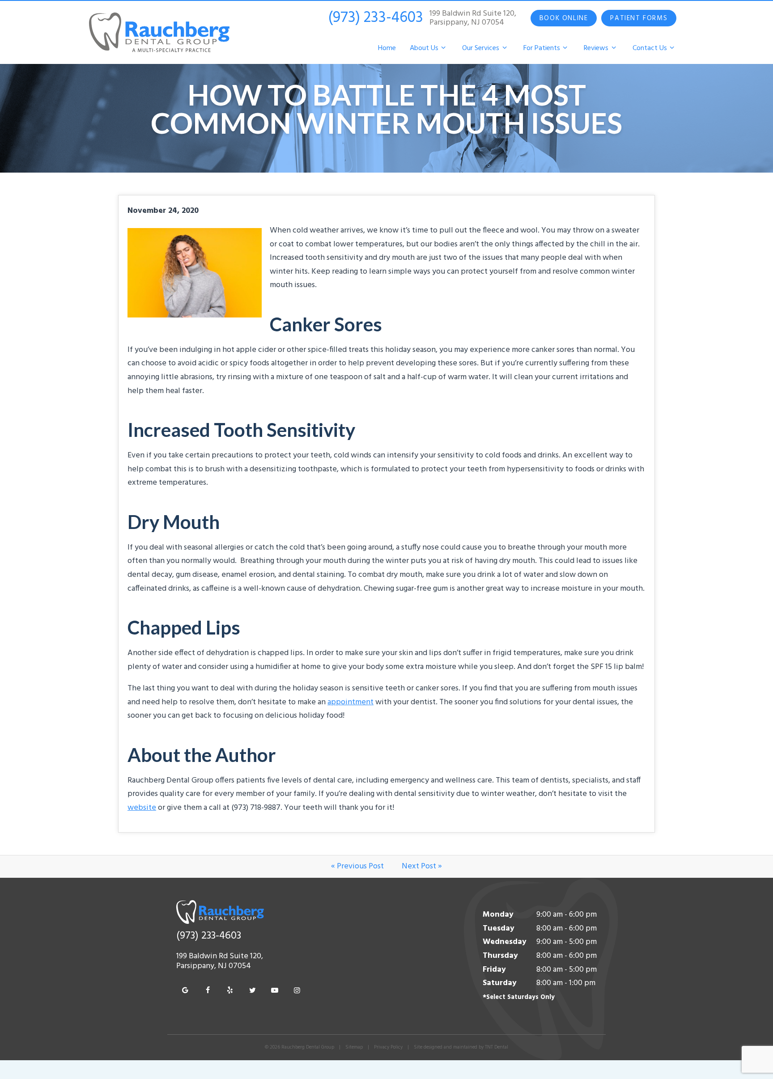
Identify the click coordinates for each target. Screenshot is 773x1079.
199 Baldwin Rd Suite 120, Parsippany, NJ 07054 (472, 18)
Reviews (596, 48)
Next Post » (422, 866)
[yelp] (230, 991)
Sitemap (354, 1047)
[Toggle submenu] (443, 48)
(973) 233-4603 (375, 18)
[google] (185, 991)
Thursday (500, 955)
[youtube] (275, 991)
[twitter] (252, 991)
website (141, 807)
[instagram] (297, 991)
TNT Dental (496, 1047)
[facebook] (208, 991)
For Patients (541, 48)
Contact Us (650, 48)
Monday (498, 914)
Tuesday (498, 928)
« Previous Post (357, 866)
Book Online (563, 18)
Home (387, 48)
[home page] (159, 32)
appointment (350, 702)
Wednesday (505, 941)
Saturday (500, 983)
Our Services (480, 48)
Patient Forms (638, 18)
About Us (424, 48)
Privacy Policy (388, 1047)
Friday (494, 969)
